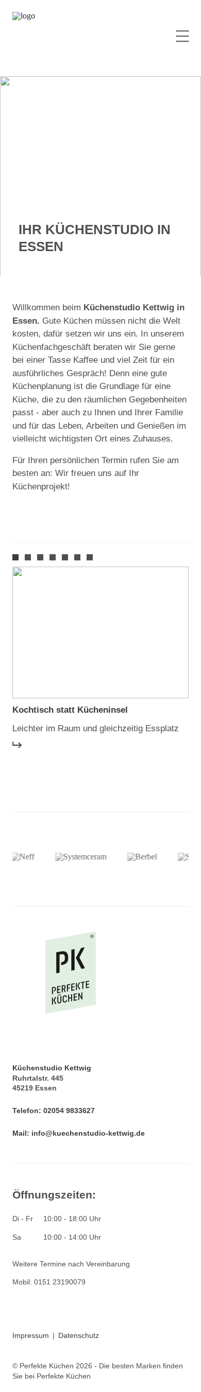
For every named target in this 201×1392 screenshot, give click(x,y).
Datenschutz (78, 1335)
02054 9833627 (69, 1110)
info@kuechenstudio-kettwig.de (88, 1133)
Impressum (30, 1335)
